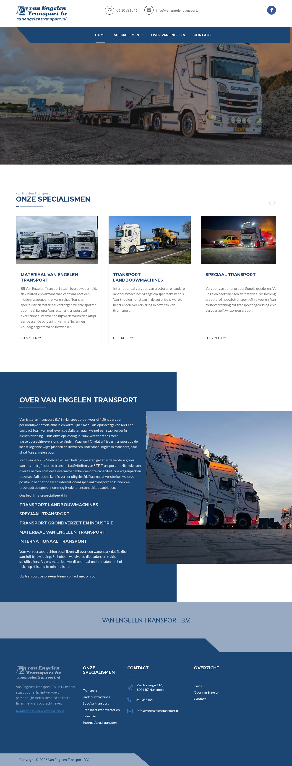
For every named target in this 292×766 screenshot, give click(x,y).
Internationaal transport (100, 722)
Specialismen (127, 35)
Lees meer (29, 338)
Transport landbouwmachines (96, 694)
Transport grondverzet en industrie (101, 713)
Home (100, 35)
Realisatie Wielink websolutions (40, 711)
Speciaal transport (96, 703)
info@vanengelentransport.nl (178, 10)
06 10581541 (127, 10)
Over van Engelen (168, 35)
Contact (202, 35)
